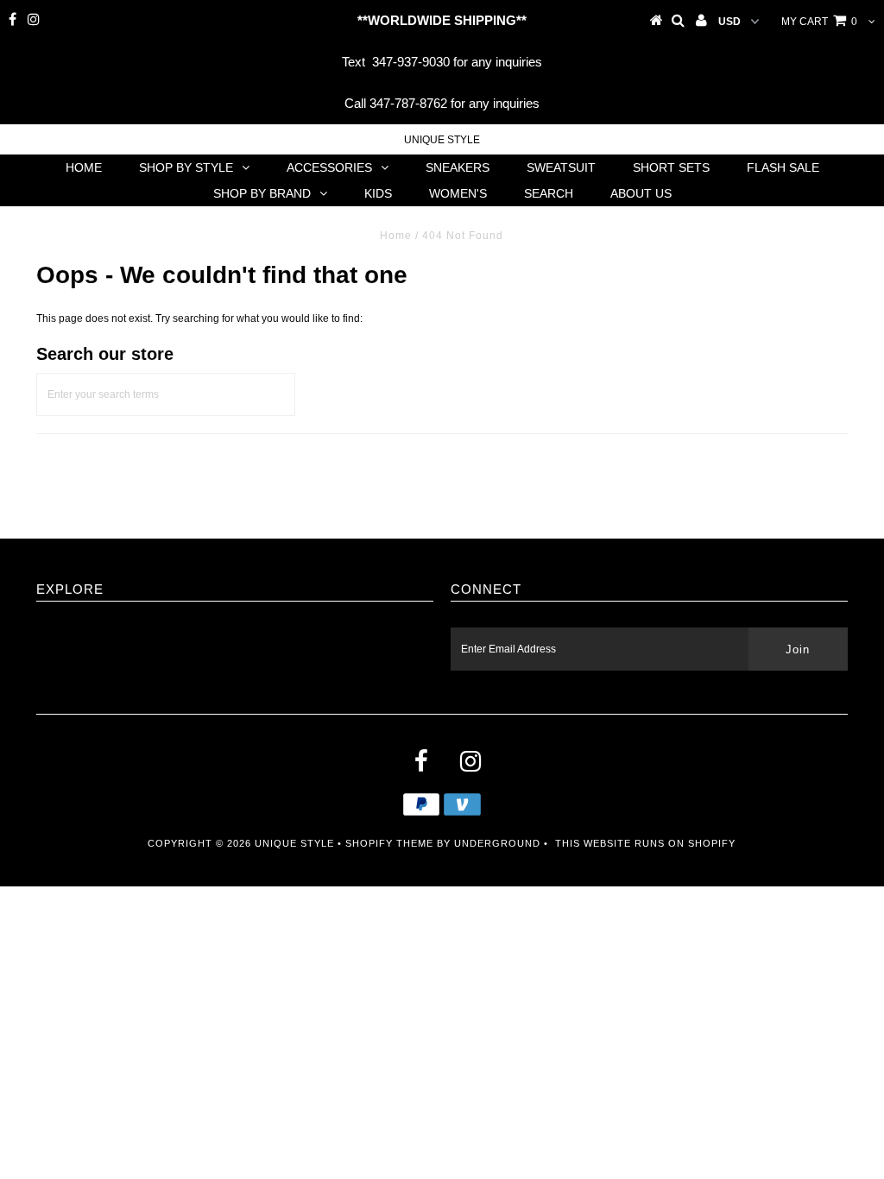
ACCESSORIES (329, 167)
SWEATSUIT (561, 167)
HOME (84, 167)
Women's (458, 193)
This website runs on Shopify (645, 843)
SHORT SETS (671, 167)
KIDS (378, 193)
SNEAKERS (457, 167)
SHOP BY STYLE (186, 167)
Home (396, 236)
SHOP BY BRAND (262, 193)
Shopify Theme (389, 843)
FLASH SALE (783, 167)
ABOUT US (641, 193)
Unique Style (442, 140)
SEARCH (548, 193)
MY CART (819, 22)
